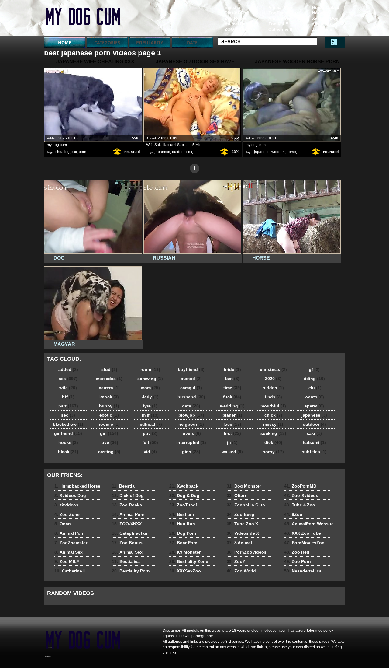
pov (150, 433)
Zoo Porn (297, 561)
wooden (278, 152)
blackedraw (68, 424)
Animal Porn (281, 7)
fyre (150, 406)
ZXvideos (82, 19)
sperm (314, 406)
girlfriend (68, 433)
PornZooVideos (247, 552)
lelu (314, 387)
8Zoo (293, 514)
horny (273, 451)
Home (64, 42)
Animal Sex (279, 18)
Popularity (149, 42)
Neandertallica (303, 570)
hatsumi (314, 442)
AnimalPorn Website (309, 523)
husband (191, 396)
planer (232, 415)
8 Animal (239, 542)
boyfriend (191, 369)
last (232, 378)
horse (291, 152)
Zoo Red (296, 552)
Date (192, 42)
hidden (273, 387)
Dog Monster (244, 486)
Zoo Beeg (240, 514)
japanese (162, 152)
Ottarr (236, 495)
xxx (74, 152)
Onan (317, 34)
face (232, 424)
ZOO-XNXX (236, 29)
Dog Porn (182, 533)
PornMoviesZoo (304, 542)
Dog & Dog (184, 495)
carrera (109, 387)
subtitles (314, 451)
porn (82, 152)
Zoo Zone (322, 29)
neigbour (191, 424)
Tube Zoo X (242, 523)
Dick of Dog (237, 12)
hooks (68, 442)
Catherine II (280, 29)
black (68, 451)
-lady (150, 396)
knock (109, 396)
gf (314, 369)
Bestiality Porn (131, 570)
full (150, 442)
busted (191, 378)
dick (273, 442)
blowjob (191, 415)
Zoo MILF (278, 23)
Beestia (232, 7)
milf (150, 415)
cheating (62, 152)
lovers (191, 433)
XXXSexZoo (185, 570)
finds (273, 396)
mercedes (109, 378)
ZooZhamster (282, 12)
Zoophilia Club (246, 504)
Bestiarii (181, 514)
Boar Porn (183, 542)
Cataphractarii (130, 533)
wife (68, 387)
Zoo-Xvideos (301, 495)
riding (314, 378)
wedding (232, 406)
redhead (150, 424)
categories (107, 42)
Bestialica (126, 561)
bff (68, 396)
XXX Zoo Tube (302, 533)
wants (314, 396)
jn (232, 442)
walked (232, 451)
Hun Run (182, 523)
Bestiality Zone (188, 561)
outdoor (178, 152)
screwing (150, 378)
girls (191, 451)
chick (273, 415)
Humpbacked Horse (325, 10)
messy (273, 424)
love (109, 442)
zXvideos (321, 23)
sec (68, 415)
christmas (273, 369)
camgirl (191, 387)
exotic (109, 415)
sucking (273, 433)
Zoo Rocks (236, 18)
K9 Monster (185, 552)
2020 (273, 378)
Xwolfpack (183, 486)
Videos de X (243, 533)
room (150, 369)
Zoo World (241, 570)
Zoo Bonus (127, 542)
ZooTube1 (183, 504)
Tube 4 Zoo (299, 504)
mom (150, 387)
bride (232, 369)
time (232, 387)
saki (314, 433)
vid (150, 451)
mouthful (273, 406)
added (68, 369)
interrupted (191, 442)
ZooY (236, 561)
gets (191, 406)
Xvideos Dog (325, 18)
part (68, 406)
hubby (109, 406)
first (232, 433)
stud (109, 369)
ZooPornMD (300, 486)
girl (109, 433)
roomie (109, 424)
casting (109, 451)
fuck (232, 396)
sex (189, 152)
